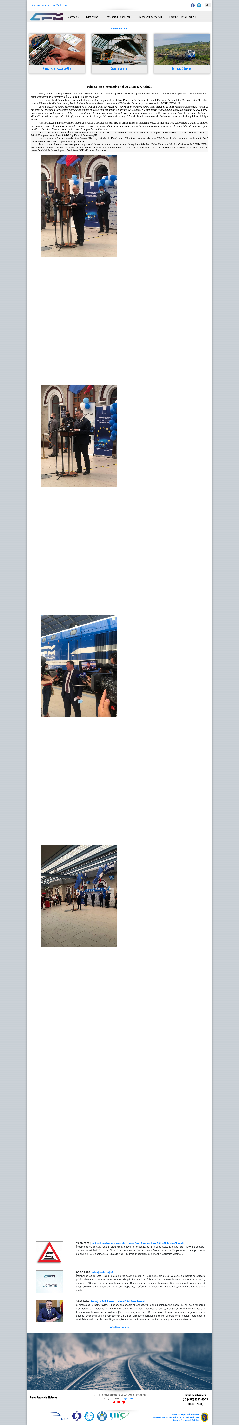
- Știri (119, 28)
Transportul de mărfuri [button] (150, 16)
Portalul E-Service (182, 69)
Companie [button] (73, 16)
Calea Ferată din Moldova (49, 5)
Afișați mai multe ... (119, 1327)
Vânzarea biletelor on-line (57, 68)
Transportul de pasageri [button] (118, 16)
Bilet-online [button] (92, 16)
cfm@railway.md (128, 1399)
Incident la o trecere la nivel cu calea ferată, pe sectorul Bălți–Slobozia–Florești (138, 1243)
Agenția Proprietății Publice (186, 1420)
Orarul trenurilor (119, 69)
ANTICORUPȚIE (119, 1402)
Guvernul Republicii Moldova (185, 1414)
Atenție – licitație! (102, 1272)
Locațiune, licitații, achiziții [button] (182, 16)
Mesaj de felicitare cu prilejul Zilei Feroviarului (118, 1301)
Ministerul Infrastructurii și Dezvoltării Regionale (176, 1417)
